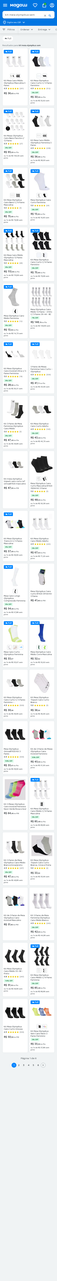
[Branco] (39, 76)
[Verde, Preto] (44, 647)
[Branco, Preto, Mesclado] (44, 479)
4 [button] (28, 1065)
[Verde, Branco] (39, 647)
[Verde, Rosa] (44, 1026)
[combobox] (28, 14)
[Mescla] (39, 195)
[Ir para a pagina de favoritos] (35, 5)
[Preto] (18, 76)
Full (9, 38)
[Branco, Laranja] (15, 647)
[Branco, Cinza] (12, 76)
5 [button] (33, 1065)
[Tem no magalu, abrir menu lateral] (5, 5)
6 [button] (38, 1065)
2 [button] (19, 1065)
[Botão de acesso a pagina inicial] (19, 5)
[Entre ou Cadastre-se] (52, 5)
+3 (21, 647)
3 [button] (23, 1065)
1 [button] (14, 1065)
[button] (45, 15)
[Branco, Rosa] (39, 1026)
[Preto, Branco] (15, 591)
